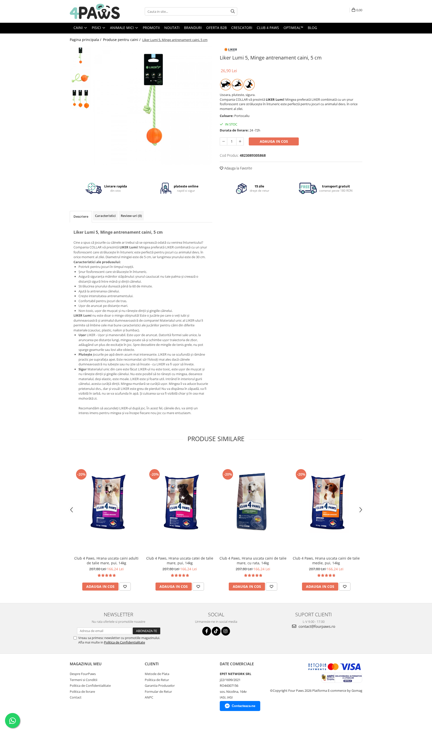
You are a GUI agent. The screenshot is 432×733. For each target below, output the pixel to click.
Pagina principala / (86, 39)
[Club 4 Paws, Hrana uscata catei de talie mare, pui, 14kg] (180, 502)
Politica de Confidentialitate (124, 642)
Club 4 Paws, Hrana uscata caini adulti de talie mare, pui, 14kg (106, 560)
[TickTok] (216, 631)
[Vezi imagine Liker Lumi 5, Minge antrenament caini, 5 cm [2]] (80, 99)
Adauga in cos (274, 141)
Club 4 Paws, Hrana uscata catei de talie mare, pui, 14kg (179, 560)
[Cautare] (232, 11)
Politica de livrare (82, 691)
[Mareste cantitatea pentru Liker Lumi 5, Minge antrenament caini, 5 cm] (240, 141)
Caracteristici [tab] (105, 215)
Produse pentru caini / (122, 39)
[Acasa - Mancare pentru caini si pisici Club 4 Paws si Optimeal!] (95, 11)
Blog (312, 27)
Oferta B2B (216, 27)
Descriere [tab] (81, 216)
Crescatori (241, 27)
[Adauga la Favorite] (125, 587)
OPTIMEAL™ (293, 27)
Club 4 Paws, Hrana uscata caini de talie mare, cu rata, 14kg (253, 560)
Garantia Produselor (160, 685)
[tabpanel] (153, 105)
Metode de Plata (157, 674)
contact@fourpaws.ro (316, 626)
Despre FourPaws (83, 674)
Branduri (193, 27)
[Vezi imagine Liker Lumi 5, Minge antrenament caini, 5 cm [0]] (80, 56)
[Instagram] (225, 631)
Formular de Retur (158, 691)
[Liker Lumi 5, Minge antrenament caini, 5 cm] (153, 105)
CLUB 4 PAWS (268, 27)
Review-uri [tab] (131, 215)
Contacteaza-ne (243, 706)
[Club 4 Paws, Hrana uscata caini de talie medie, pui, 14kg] (326, 502)
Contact (76, 697)
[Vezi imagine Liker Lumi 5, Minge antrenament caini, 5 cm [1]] (80, 77)
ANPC (149, 697)
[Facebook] (206, 631)
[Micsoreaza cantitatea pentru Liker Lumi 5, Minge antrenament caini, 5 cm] (223, 141)
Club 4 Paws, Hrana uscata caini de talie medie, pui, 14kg (326, 560)
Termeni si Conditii (83, 680)
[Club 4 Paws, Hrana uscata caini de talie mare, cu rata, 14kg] (253, 502)
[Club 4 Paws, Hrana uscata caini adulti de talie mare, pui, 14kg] (106, 502)
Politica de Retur (157, 680)
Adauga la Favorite (237, 168)
